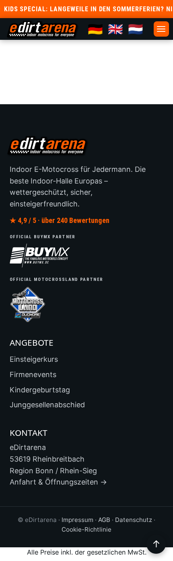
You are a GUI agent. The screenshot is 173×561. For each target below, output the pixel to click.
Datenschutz (133, 520)
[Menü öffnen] (161, 29)
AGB (104, 520)
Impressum (77, 520)
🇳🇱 (135, 29)
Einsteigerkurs (34, 359)
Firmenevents (33, 374)
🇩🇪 (95, 29)
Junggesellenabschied (47, 404)
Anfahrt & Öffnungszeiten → (58, 482)
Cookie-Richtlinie (86, 529)
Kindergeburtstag (40, 390)
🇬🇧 (115, 29)
